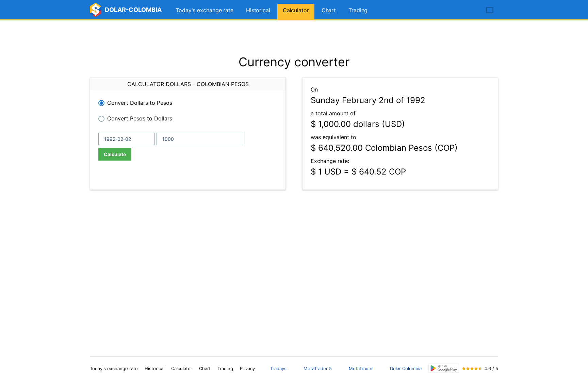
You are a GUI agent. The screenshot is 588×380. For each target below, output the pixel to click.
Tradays (278, 368)
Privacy (247, 368)
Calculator (296, 10)
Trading (358, 10)
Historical (258, 10)
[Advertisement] (294, 37)
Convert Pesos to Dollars (139, 118)
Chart (329, 10)
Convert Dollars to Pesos (139, 102)
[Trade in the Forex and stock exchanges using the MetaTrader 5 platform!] (470, 10)
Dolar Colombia (406, 368)
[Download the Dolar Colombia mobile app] (443, 368)
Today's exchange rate (204, 10)
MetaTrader (361, 368)
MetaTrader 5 (318, 368)
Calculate (115, 154)
